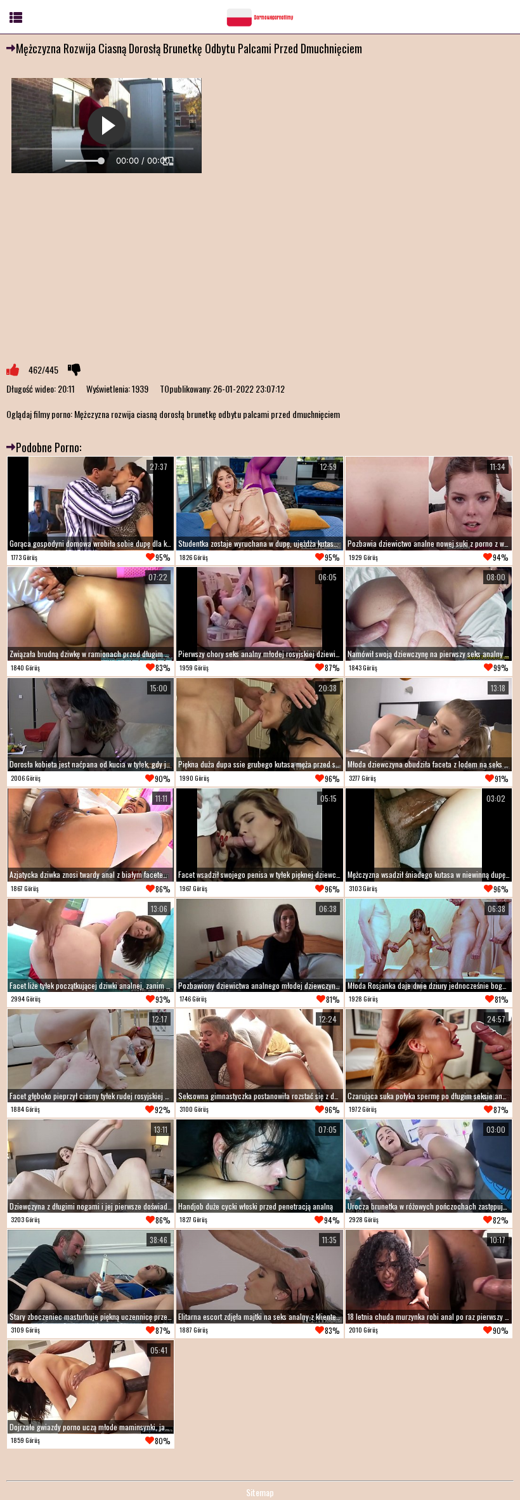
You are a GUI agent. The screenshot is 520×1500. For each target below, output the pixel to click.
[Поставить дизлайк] (74, 369)
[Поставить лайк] (12, 369)
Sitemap (260, 1492)
